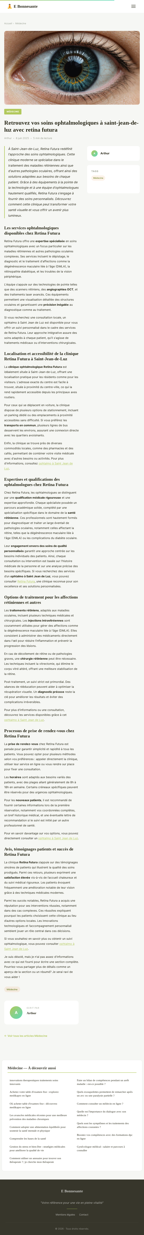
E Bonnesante (22, 6)
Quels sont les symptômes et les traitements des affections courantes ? (103, 1125)
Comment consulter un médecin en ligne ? (100, 1103)
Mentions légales (65, 1214)
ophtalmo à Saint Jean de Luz (24, 720)
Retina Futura (26, 581)
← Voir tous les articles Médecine (25, 1035)
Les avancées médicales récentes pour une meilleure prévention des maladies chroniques (38, 1117)
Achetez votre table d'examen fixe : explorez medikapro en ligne (34, 1093)
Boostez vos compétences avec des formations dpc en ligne (105, 1136)
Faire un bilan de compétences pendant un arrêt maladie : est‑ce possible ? (103, 1082)
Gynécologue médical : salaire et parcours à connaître (101, 1148)
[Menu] (133, 6)
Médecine (20, 23)
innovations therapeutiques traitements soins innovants (34, 1082)
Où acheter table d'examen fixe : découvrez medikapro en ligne (33, 1105)
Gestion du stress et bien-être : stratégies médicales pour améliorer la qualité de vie (37, 1148)
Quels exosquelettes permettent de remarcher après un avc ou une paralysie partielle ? (105, 1093)
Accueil (8, 23)
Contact (83, 1214)
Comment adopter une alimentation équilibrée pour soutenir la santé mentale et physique (38, 1128)
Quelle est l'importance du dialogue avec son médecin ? (101, 1113)
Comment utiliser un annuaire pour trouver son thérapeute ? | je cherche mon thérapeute (35, 1160)
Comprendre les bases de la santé (28, 1138)
